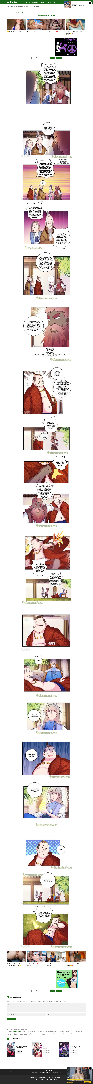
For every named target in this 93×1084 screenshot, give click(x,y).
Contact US (60, 1077)
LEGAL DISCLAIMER (42, 1077)
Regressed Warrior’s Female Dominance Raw (50, 1046)
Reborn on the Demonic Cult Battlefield (77, 1046)
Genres (38, 6)
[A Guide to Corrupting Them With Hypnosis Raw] (12, 1049)
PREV (52, 58)
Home (8, 12)
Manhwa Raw (51, 2)
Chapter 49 (74, 1053)
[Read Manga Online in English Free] (12, 1)
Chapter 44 (20, 1051)
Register (9, 1001)
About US (54, 1077)
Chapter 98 (47, 1051)
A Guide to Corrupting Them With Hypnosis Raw (24, 1046)
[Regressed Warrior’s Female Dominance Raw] (39, 1049)
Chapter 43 (20, 1053)
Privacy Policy (33, 1077)
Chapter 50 (74, 1051)
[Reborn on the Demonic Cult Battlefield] (66, 1049)
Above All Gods (13, 12)
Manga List (35, 2)
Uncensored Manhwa (17, 6)
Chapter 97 (47, 1053)
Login (13, 1001)
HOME (28, 2)
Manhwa (43, 2)
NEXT (58, 58)
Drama (33, 6)
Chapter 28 (20, 12)
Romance (26, 6)
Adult (8, 6)
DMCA (49, 1077)
